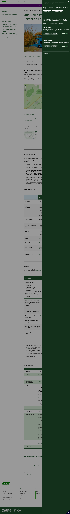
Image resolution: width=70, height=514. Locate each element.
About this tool (46, 53)
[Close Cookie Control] (68, 1)
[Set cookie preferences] (68, 512)
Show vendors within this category (50, 33)
